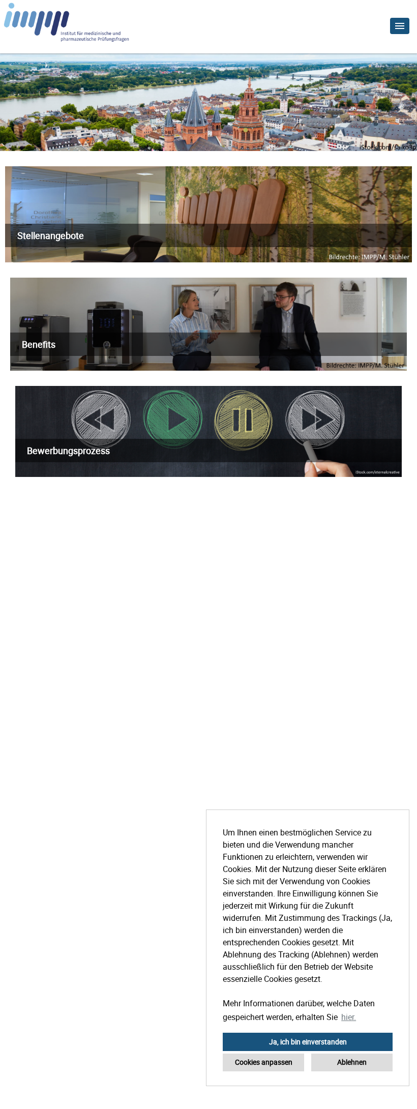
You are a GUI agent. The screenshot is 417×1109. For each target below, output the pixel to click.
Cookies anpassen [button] (263, 1062)
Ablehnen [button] (352, 1062)
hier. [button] (348, 1017)
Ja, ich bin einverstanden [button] (308, 1041)
